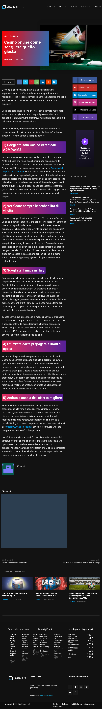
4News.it (9, 59)
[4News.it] (8, 469)
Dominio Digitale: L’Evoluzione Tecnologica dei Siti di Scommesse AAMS (83, 596)
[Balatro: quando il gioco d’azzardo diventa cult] (51, 583)
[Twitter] (25, 82)
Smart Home (74, 194)
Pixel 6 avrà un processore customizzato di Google (81, 563)
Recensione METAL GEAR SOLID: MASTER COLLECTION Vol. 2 (82, 219)
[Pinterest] (31, 82)
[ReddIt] (48, 82)
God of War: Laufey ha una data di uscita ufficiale (36, 640)
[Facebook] (19, 82)
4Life (6, 36)
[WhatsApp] (36, 82)
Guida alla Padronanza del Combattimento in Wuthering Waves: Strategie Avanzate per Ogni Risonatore (84, 200)
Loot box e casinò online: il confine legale (14, 594)
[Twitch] (75, 692)
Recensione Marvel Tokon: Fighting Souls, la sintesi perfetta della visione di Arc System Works (14, 644)
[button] (25, 7)
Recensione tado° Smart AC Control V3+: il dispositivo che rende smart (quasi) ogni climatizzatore (85, 189)
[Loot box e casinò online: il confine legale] (17, 583)
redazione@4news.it (47, 695)
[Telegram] (54, 82)
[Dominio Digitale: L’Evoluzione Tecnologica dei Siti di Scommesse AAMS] (84, 583)
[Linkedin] (42, 82)
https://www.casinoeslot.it (19, 427)
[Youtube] (70, 692)
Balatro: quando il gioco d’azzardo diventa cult (46, 594)
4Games (73, 205)
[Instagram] (86, 687)
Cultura (14, 36)
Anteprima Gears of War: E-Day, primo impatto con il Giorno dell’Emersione (83, 210)
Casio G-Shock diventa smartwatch (14, 563)
